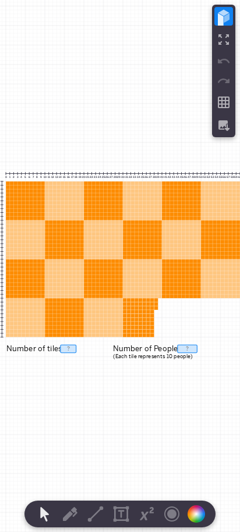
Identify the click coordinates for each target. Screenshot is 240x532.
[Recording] (172, 514)
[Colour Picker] (200, 514)
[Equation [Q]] (147, 514)
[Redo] (223, 81)
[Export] (223, 125)
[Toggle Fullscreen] (223, 39)
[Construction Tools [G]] (95, 514)
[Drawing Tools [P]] (70, 514)
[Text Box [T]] (121, 514)
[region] (120, 266)
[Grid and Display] (223, 102)
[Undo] (223, 61)
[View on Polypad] (223, 16)
